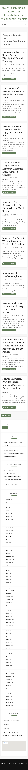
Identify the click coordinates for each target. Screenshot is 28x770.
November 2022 (10, 622)
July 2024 (8, 570)
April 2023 (8, 610)
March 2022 (9, 642)
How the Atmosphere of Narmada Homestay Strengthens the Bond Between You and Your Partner (13, 345)
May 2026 (8, 507)
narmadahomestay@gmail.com (11, 720)
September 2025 (10, 530)
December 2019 (10, 705)
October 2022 (9, 625)
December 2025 (10, 522)
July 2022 (8, 630)
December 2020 (10, 673)
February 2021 (9, 668)
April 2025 (8, 545)
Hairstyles (6, 482)
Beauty (6, 470)
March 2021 (9, 665)
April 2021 (8, 662)
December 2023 (10, 590)
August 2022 (9, 628)
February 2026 (9, 516)
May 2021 (8, 659)
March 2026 (9, 513)
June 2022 (8, 633)
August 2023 (9, 602)
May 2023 (8, 608)
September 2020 (10, 682)
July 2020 (8, 685)
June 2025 (8, 539)
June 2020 (8, 688)
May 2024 (8, 576)
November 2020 (10, 676)
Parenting (6, 476)
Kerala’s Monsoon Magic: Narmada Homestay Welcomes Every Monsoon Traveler (12, 168)
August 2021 (9, 653)
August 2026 (9, 499)
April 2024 (8, 579)
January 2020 (9, 702)
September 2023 (10, 599)
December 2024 (10, 556)
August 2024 (9, 568)
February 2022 (9, 645)
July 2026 (8, 502)
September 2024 (10, 565)
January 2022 (9, 648)
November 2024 (10, 559)
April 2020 (8, 693)
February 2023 (9, 616)
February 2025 (9, 550)
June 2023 (8, 605)
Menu (4, 24)
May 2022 (8, 636)
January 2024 (9, 588)
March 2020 (9, 696)
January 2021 (9, 671)
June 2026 (8, 505)
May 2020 (8, 691)
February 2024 (9, 585)
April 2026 (8, 510)
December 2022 (10, 619)
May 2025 (8, 542)
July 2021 (8, 656)
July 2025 (8, 536)
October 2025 (9, 527)
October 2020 (9, 679)
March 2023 (9, 613)
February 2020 (9, 699)
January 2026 (9, 519)
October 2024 (9, 562)
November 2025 (10, 525)
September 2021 (10, 651)
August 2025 (9, 533)
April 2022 (8, 639)
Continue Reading (9, 78)
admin (6, 64)
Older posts (6, 415)
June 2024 (8, 573)
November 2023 (10, 593)
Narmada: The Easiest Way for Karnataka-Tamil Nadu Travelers (13, 241)
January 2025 (9, 553)
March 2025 (9, 547)
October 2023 (9, 596)
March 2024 (9, 582)
